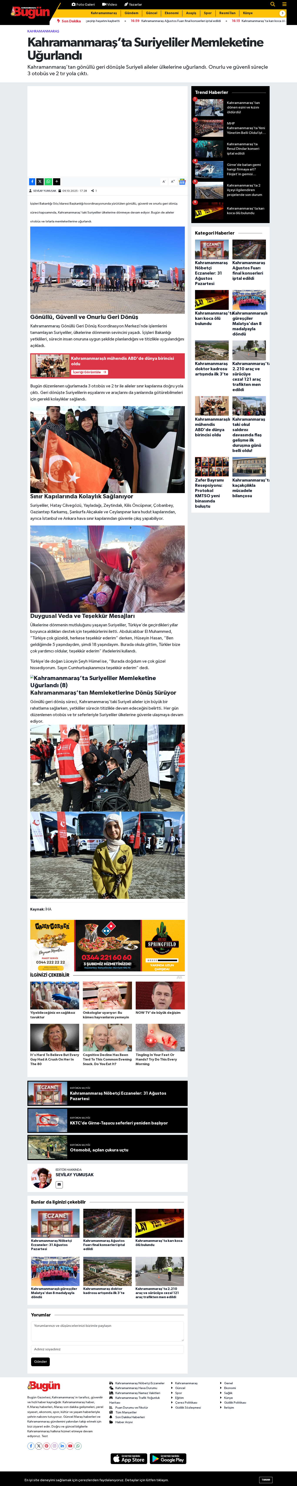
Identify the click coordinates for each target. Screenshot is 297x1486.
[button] (282, 13)
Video (112, 5)
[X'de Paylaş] (40, 181)
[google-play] (168, 1459)
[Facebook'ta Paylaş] (32, 181)
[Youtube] (70, 1446)
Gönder (40, 1362)
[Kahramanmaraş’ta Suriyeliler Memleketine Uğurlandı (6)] (107, 449)
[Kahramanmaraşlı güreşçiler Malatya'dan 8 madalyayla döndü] (55, 1271)
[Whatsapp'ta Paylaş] (48, 181)
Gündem (131, 13)
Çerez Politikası (186, 1402)
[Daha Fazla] (56, 181)
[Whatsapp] (78, 1446)
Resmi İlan (227, 13)
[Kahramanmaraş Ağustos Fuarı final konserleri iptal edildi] (107, 1223)
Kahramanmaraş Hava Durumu (136, 1388)
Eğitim (179, 1397)
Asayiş (191, 13)
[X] (38, 1446)
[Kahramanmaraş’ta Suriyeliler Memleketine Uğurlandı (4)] (107, 768)
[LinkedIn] (62, 1446)
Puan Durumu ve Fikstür (131, 1407)
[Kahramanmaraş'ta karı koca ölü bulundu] (159, 1223)
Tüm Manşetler (126, 1412)
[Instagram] (54, 1446)
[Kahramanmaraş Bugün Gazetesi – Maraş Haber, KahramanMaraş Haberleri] (30, 12)
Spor (208, 13)
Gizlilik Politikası (235, 1402)
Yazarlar (135, 5)
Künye (248, 13)
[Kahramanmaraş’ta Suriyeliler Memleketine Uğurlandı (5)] (107, 270)
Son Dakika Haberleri (130, 1417)
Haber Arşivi (124, 1422)
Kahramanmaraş (104, 13)
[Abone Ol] (182, 181)
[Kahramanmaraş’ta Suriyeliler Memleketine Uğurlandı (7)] (107, 569)
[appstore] (129, 1459)
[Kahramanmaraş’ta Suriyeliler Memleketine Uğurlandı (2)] (107, 855)
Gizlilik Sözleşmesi (188, 1407)
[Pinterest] (46, 1446)
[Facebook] (31, 1446)
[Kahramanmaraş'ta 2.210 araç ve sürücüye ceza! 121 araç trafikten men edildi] (159, 1271)
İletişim (229, 1407)
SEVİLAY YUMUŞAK (44, 191)
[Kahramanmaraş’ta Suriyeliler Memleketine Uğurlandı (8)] (107, 682)
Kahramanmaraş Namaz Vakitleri (137, 1393)
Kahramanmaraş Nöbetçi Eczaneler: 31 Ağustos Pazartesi (51, 1245)
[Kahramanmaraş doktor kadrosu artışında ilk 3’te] (107, 1271)
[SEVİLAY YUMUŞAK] (41, 1178)
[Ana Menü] (283, 4)
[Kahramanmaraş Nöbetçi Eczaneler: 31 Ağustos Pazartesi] (55, 1223)
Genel (228, 1383)
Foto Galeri (86, 5)
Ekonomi (172, 13)
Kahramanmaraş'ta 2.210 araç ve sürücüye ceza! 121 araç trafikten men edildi (157, 1293)
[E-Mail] (59, 1184)
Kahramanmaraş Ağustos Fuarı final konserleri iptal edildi (104, 1245)
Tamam (266, 1480)
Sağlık (228, 1393)
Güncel (151, 13)
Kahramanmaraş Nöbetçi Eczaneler (140, 1383)
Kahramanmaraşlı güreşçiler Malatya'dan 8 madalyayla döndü (54, 1293)
